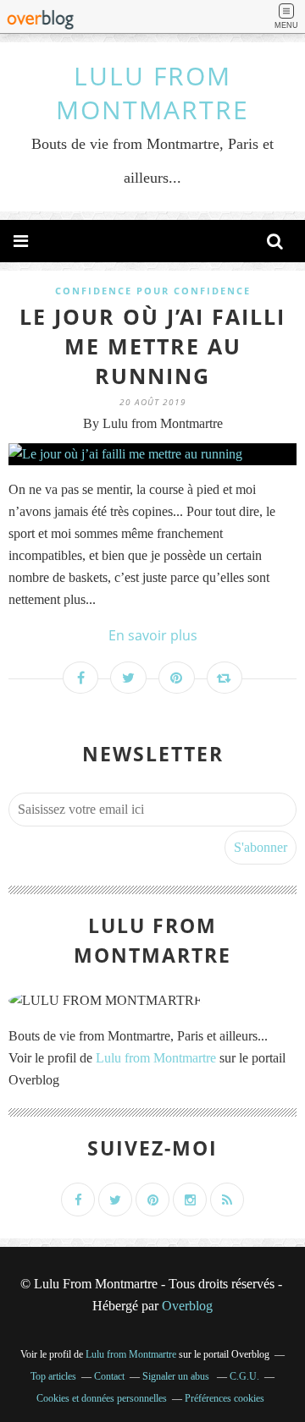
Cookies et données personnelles (101, 1398)
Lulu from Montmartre (156, 1058)
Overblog (187, 1305)
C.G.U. (244, 1376)
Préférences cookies (224, 1398)
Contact (109, 1376)
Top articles (53, 1376)
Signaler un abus (177, 1376)
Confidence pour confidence (153, 290)
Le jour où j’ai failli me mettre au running (152, 346)
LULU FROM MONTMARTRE (152, 92)
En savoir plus (152, 635)
